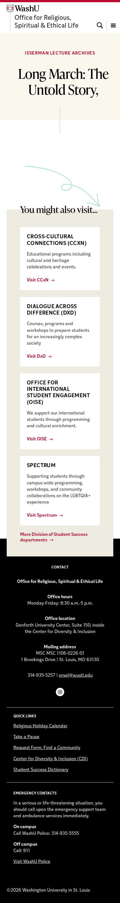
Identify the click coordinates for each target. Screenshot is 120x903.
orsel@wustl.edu (76, 675)
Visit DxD (36, 356)
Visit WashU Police (31, 862)
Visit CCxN (38, 280)
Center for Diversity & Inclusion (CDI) (50, 759)
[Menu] (113, 17)
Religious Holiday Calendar (40, 726)
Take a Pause (26, 737)
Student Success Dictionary (40, 770)
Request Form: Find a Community (46, 748)
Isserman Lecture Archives (60, 53)
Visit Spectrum (42, 515)
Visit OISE (37, 439)
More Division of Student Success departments (54, 537)
